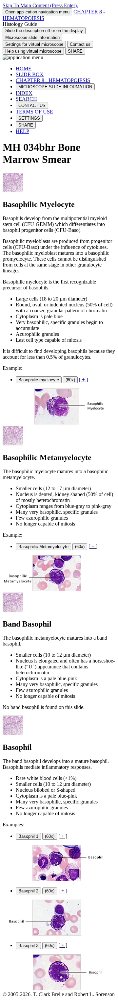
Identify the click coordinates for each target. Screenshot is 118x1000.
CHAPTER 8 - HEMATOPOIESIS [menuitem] (53, 80)
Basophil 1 (28, 836)
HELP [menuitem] (22, 131)
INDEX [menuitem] (24, 93)
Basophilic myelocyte (38, 379)
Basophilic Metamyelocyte (43, 546)
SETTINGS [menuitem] (29, 118)
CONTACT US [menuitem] (32, 105)
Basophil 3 (28, 945)
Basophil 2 (28, 890)
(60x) (70, 379)
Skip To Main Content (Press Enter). (40, 5)
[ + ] (83, 379)
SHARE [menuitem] (25, 125)
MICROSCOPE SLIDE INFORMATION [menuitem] (55, 86)
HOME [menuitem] (23, 68)
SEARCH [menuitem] (26, 99)
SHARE (75, 51)
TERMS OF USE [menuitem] (34, 111)
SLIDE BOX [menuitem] (30, 74)
